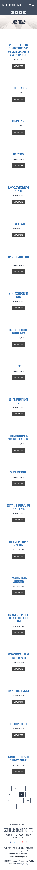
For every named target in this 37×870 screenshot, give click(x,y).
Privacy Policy (22, 864)
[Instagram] (20, 12)
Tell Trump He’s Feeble (18, 724)
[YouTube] (24, 12)
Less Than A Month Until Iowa (18, 401)
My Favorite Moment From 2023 (18, 258)
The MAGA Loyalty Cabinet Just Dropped (18, 580)
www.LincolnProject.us (18, 856)
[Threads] (26, 842)
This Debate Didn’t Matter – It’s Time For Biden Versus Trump (18, 618)
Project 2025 (18, 154)
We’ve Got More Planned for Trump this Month (18, 656)
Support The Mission (20, 825)
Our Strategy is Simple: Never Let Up (18, 543)
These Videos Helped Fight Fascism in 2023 (18, 331)
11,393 (18, 366)
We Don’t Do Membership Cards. (18, 295)
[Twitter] (16, 12)
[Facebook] (12, 12)
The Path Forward (18, 224)
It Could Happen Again (18, 88)
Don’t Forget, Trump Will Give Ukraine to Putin (18, 507)
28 (28, 800)
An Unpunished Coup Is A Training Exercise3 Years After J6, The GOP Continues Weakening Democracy (18, 50)
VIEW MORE (19, 67)
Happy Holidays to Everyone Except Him (18, 189)
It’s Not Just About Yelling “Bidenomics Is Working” (18, 437)
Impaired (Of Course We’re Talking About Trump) (18, 759)
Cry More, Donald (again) (18, 691)
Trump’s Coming (18, 121)
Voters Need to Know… (18, 472)
